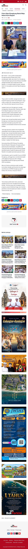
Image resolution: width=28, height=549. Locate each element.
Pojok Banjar (17, 8)
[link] (18, 1)
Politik (23, 8)
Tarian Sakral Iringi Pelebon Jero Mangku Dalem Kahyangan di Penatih (7, 261)
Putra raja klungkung (16, 193)
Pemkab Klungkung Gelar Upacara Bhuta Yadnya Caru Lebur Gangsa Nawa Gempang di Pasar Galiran (20, 276)
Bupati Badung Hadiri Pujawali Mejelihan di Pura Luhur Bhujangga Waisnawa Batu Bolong (20, 261)
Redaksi (11, 540)
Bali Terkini (13, 224)
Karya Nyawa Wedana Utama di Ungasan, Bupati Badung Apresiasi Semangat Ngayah (7, 246)
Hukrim (11, 8)
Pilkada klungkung (6, 193)
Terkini (6, 8)
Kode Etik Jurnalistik (18, 542)
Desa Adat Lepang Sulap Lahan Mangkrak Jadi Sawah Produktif (19, 246)
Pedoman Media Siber (19, 540)
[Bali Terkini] (14, 222)
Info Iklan (6, 540)
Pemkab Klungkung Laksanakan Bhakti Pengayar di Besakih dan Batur (7, 276)
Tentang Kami (8, 542)
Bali (2, 8)
